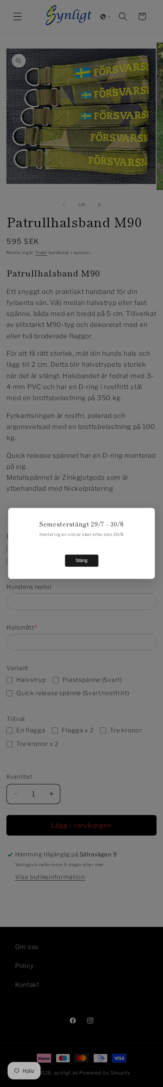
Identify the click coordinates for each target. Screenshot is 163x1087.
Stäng (81, 561)
